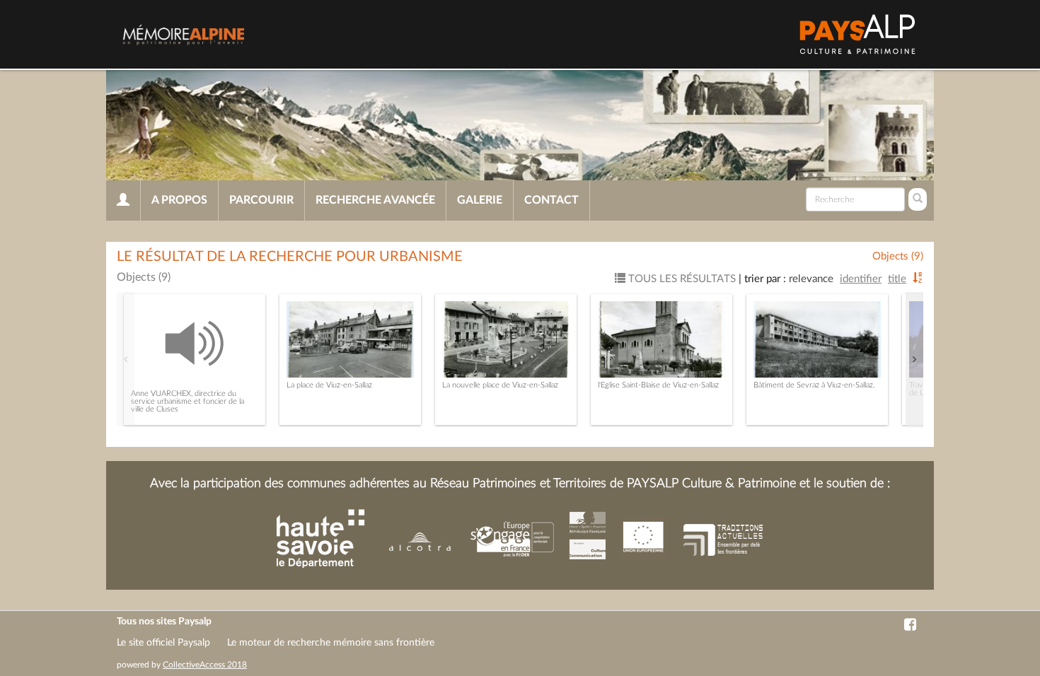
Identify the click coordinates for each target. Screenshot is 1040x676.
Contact (551, 200)
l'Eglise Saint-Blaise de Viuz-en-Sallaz (658, 385)
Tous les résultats (680, 279)
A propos (179, 200)
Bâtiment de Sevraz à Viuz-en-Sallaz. (814, 385)
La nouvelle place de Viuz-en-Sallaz (500, 385)
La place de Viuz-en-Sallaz (329, 385)
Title (897, 279)
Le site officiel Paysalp (163, 643)
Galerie (479, 200)
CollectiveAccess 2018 (205, 664)
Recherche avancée (375, 200)
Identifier (861, 279)
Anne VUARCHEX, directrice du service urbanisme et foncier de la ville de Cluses (187, 401)
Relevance (811, 279)
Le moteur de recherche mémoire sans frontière (330, 643)
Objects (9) (897, 256)
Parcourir (261, 200)
